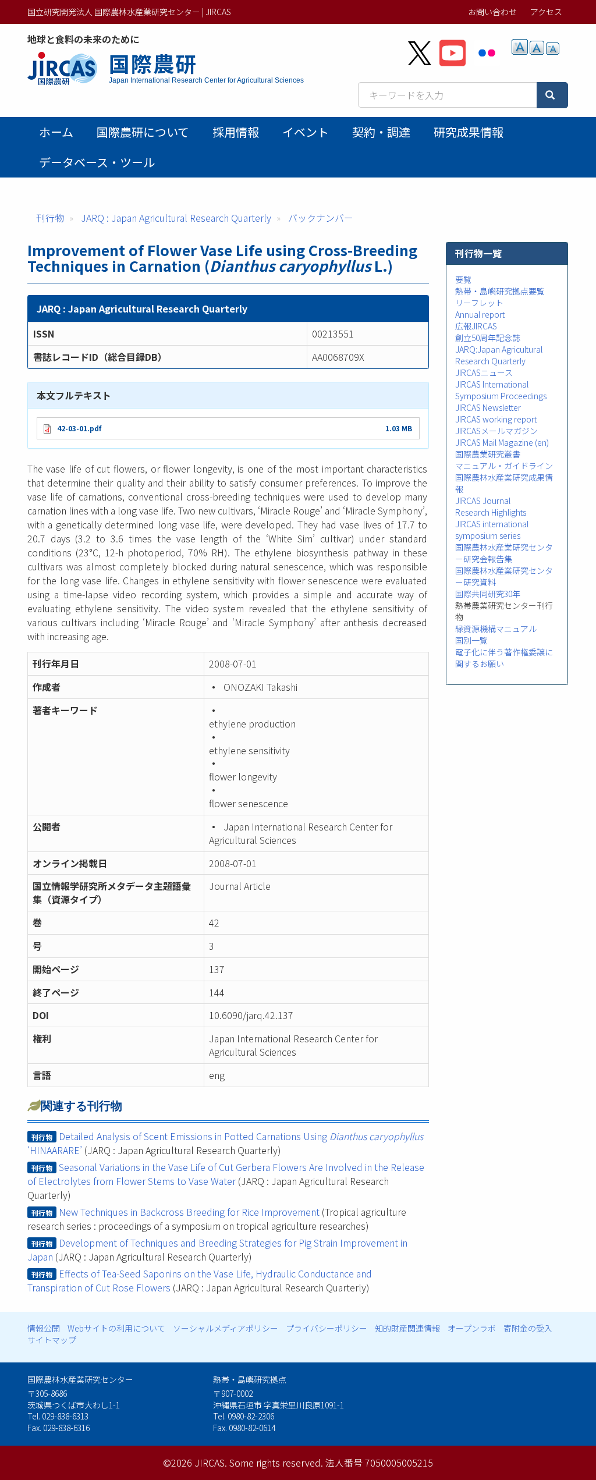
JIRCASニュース (484, 372)
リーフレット (479, 302)
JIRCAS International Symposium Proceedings (501, 390)
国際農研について (143, 131)
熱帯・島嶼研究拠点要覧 (500, 291)
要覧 (463, 279)
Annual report (480, 314)
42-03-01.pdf (79, 428)
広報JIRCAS (476, 326)
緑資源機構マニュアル (496, 628)
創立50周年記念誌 (487, 337)
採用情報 (235, 131)
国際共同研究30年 (487, 593)
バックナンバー (320, 218)
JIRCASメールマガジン (496, 430)
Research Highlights (490, 512)
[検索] (552, 95)
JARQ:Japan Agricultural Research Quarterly (498, 355)
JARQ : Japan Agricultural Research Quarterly (176, 218)
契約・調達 (381, 131)
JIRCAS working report (496, 419)
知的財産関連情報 (407, 1328)
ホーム (56, 131)
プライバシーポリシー (326, 1328)
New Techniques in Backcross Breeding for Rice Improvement (189, 1212)
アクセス (546, 11)
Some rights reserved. (276, 1463)
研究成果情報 (468, 131)
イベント (305, 131)
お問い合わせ (492, 11)
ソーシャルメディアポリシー (225, 1328)
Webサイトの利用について (116, 1328)
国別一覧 (471, 640)
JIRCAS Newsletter (488, 407)
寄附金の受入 (527, 1328)
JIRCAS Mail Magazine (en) (502, 442)
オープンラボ (472, 1328)
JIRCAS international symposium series (491, 529)
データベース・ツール (97, 162)
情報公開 (43, 1328)
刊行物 (50, 218)
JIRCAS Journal (482, 500)
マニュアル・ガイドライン (504, 465)
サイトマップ (51, 1340)
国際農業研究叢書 (487, 454)
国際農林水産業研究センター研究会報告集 (504, 553)
